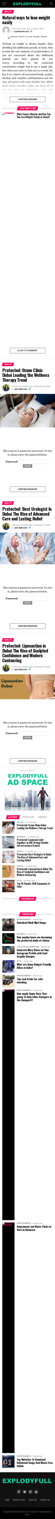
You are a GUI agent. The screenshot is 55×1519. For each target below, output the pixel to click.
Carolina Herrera (21, 31)
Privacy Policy (19, 1499)
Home (7, 1499)
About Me (33, 1499)
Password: (12, 461)
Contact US (45, 1499)
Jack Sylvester (20, 389)
